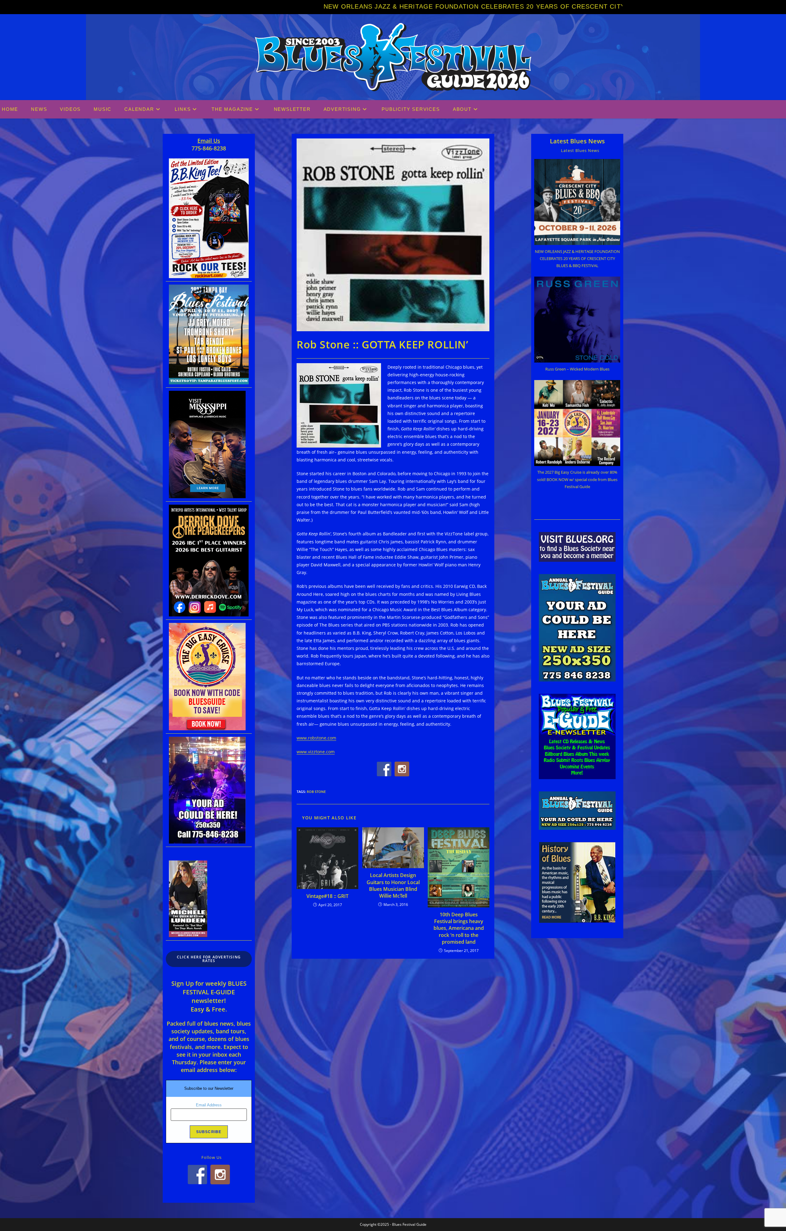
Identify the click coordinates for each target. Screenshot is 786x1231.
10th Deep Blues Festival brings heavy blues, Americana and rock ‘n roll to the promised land (459, 928)
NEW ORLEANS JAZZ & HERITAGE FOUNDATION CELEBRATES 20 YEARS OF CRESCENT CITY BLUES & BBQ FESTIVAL (333, 6)
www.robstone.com (316, 738)
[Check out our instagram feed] (402, 769)
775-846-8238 (209, 148)
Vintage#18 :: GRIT (327, 896)
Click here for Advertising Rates (209, 958)
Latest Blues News (577, 141)
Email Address (209, 1105)
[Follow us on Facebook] (384, 769)
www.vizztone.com (316, 752)
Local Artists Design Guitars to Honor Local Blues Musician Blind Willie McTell (393, 885)
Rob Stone (316, 791)
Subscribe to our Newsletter (208, 1088)
